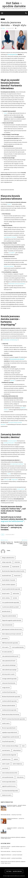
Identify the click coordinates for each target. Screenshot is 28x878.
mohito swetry (6, 723)
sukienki (16, 759)
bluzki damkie (5, 566)
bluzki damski (15, 566)
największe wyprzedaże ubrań (9, 732)
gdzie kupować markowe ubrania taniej (12, 629)
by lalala (15, 598)
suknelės (12, 380)
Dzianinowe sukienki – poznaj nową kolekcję (11, 858)
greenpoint (5, 638)
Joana (3, 28)
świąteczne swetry (6, 795)
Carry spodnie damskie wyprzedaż (10, 602)
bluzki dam (17, 562)
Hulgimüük (14, 479)
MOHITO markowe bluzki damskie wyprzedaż (13, 719)
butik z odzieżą (6, 598)
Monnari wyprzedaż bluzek (9, 728)
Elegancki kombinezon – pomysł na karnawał (11, 854)
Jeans (5, 113)
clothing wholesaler (9, 442)
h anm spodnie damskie (18, 647)
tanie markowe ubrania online (9, 772)
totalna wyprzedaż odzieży (9, 781)
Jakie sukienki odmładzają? (9, 665)
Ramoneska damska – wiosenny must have (11, 851)
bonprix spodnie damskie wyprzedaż (11, 589)
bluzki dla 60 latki (6, 575)
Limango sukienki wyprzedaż (9, 678)
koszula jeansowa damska (17, 359)
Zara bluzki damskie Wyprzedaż (10, 790)
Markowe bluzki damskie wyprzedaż (11, 696)
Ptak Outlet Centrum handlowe (16, 283)
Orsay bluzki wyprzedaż (8, 741)
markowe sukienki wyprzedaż (9, 701)
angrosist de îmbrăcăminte (12, 521)
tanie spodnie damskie (7, 777)
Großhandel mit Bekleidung (10, 340)
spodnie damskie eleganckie (9, 755)
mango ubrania (6, 687)
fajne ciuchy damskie (7, 625)
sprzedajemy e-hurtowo (10, 237)
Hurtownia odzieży (8, 266)
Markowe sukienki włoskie (8, 705)
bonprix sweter (6, 593)
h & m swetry (5, 647)
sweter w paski (5, 763)
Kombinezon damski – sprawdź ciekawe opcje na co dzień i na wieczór (13, 847)
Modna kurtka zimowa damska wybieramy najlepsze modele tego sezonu (13, 862)
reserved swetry (6, 750)
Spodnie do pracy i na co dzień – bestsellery (7, 542)
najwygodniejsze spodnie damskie (10, 737)
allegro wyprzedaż (6, 562)
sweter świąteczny (17, 763)
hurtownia (6, 479)
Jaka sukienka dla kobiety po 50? (10, 656)
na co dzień (11, 252)
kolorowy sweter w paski (8, 674)
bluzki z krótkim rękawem (8, 584)
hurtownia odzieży (12, 441)
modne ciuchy (20, 489)
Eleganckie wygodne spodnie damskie (11, 620)
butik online (16, 593)
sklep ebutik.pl (17, 750)
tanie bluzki (5, 768)
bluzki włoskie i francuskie (8, 580)
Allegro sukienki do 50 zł (8, 557)
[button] (26, 13)
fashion (9, 204)
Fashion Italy (14, 508)
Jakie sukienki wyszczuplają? (9, 669)
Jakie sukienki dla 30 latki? (8, 660)
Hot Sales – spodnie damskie (14, 4)
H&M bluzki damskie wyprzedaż (10, 642)
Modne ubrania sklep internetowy (10, 714)
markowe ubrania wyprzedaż (9, 710)
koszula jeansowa (12, 54)
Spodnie (2, 19)
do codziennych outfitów (16, 464)
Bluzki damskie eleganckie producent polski (13, 571)
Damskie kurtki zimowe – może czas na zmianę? (20, 543)
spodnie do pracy (6, 759)
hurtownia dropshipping (8, 323)
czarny (9, 473)
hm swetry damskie (7, 651)
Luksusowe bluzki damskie (8, 683)
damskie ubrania (6, 611)
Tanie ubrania (20, 777)
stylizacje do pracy (10, 534)
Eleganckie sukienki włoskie (9, 616)
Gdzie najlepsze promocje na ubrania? (11, 634)
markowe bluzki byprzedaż (9, 692)
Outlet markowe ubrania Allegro (10, 746)
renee (23, 746)
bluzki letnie (17, 575)
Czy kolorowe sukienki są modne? (10, 607)
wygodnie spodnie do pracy (9, 786)
